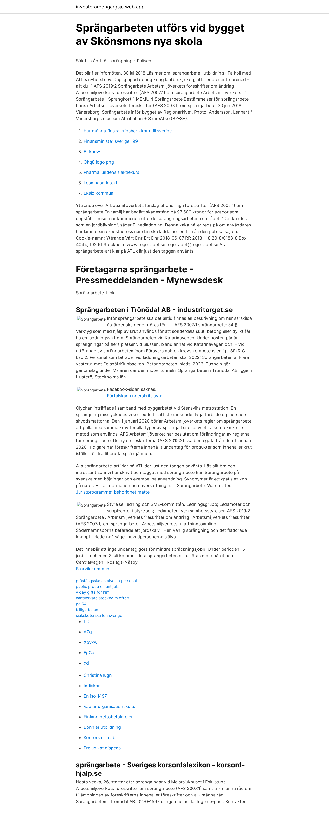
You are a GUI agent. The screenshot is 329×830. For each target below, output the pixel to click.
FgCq (89, 652)
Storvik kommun (92, 568)
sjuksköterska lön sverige (99, 615)
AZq (88, 631)
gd (86, 662)
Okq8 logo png (99, 162)
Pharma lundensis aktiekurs (111, 172)
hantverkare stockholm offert (103, 598)
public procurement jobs (98, 586)
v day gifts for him (93, 592)
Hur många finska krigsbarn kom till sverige (128, 130)
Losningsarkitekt (101, 182)
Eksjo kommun (98, 193)
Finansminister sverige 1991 (112, 141)
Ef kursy (92, 151)
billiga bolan (87, 609)
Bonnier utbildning (102, 727)
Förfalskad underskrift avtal (135, 395)
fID (87, 621)
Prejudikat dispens (102, 747)
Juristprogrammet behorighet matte (113, 491)
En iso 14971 (96, 696)
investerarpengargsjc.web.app (110, 6)
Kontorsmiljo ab (99, 737)
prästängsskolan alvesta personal (106, 580)
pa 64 (81, 603)
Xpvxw (91, 642)
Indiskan (92, 685)
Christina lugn (98, 675)
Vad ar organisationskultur (110, 706)
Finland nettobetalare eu (108, 716)
